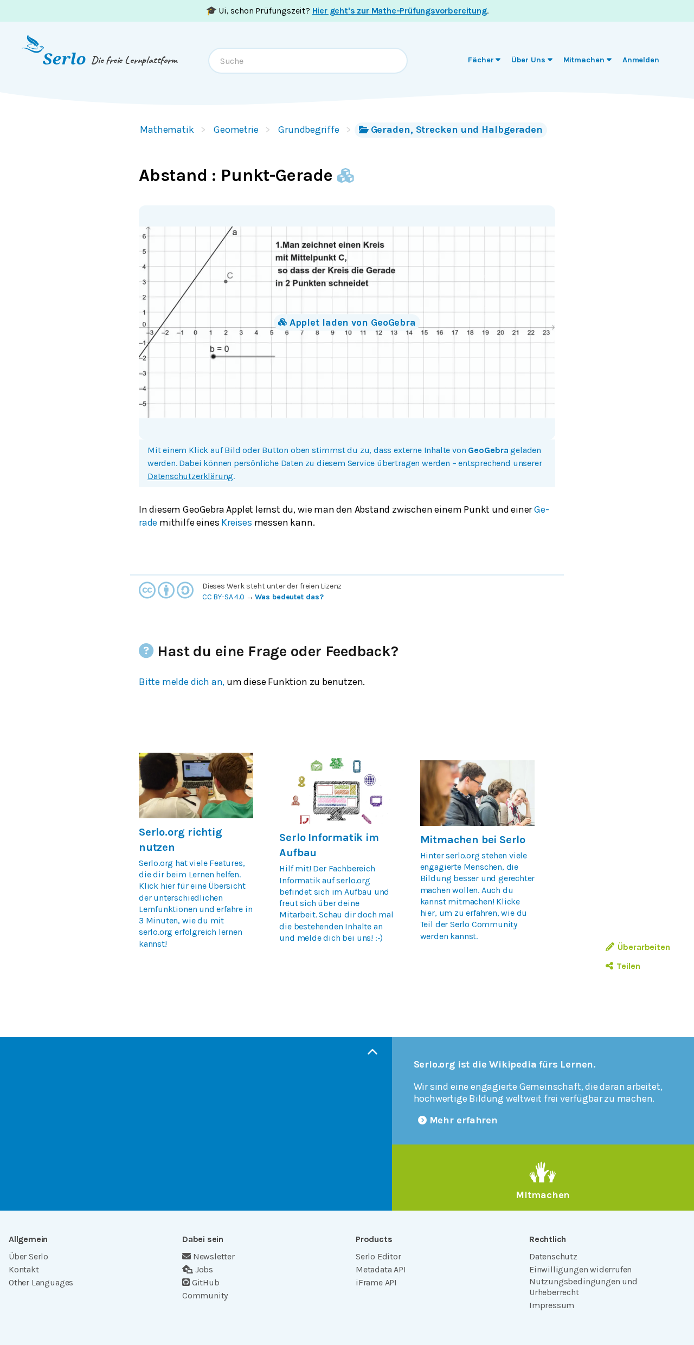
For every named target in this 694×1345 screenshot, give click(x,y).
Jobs (204, 1269)
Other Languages (41, 1282)
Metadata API (381, 1269)
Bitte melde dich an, (181, 682)
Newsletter (214, 1256)
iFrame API (376, 1282)
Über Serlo (28, 1256)
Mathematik (167, 129)
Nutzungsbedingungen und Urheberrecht (583, 1286)
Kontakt (24, 1269)
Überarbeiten (644, 947)
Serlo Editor (378, 1256)
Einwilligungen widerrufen (580, 1269)
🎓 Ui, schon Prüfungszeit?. (347, 10)
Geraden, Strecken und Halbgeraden (457, 129)
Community (205, 1295)
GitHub (206, 1282)
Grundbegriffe (308, 129)
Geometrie (236, 129)
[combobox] (308, 61)
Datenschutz (553, 1256)
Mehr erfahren (463, 1120)
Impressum (551, 1305)
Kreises (236, 522)
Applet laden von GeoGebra (353, 322)
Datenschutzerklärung (190, 476)
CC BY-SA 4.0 (223, 597)
